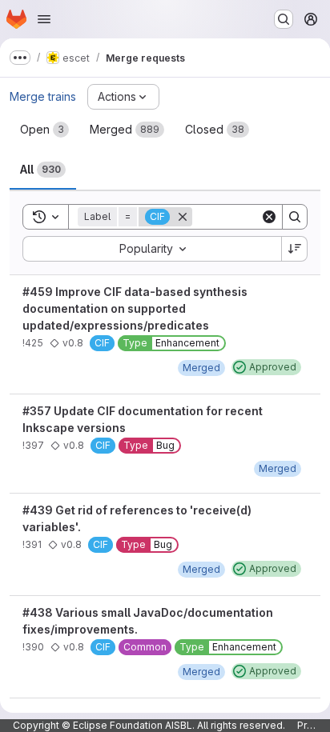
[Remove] (182, 216)
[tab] (44, 130)
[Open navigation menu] (44, 19)
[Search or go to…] (283, 19)
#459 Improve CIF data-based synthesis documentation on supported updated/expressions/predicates (135, 308)
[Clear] (269, 216)
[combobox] (151, 249)
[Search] (295, 217)
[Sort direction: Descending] (295, 249)
